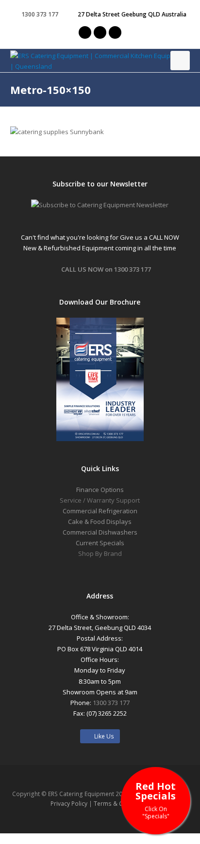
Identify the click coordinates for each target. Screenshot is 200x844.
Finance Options (100, 489)
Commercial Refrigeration (100, 510)
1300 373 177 (111, 702)
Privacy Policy (68, 803)
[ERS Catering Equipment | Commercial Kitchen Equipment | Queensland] (100, 61)
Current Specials (100, 542)
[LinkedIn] (115, 32)
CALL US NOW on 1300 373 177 (106, 269)
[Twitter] (85, 32)
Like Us (102, 736)
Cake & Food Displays (100, 521)
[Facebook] (100, 32)
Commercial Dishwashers (100, 532)
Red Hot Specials (155, 800)
